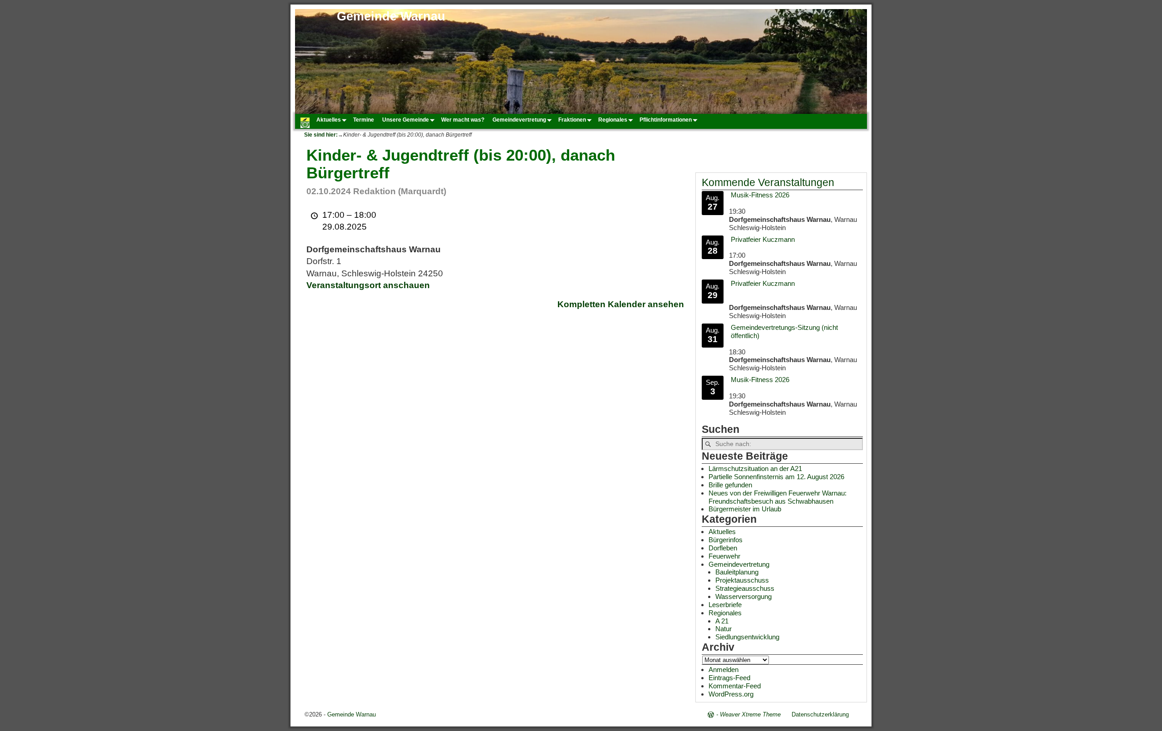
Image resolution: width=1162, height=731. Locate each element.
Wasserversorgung (743, 596)
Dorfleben (723, 548)
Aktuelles (328, 120)
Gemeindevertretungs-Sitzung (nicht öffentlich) (784, 331)
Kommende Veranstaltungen (768, 182)
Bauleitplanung (736, 572)
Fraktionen (572, 120)
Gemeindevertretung (519, 120)
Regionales (612, 120)
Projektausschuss (742, 580)
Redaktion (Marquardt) (399, 191)
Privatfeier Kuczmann (763, 239)
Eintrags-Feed (729, 678)
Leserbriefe (725, 604)
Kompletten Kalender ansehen (620, 304)
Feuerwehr (724, 556)
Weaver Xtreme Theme (750, 714)
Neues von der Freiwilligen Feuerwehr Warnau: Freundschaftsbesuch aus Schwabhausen (778, 497)
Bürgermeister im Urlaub (745, 509)
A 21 (722, 621)
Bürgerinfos (726, 540)
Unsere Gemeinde (405, 120)
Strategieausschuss (744, 588)
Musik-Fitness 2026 (760, 195)
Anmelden (724, 669)
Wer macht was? (462, 120)
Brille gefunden (730, 485)
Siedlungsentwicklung (747, 637)
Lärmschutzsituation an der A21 (755, 468)
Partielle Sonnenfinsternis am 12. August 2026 (776, 477)
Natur (723, 629)
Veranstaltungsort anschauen (368, 285)
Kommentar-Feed (735, 686)
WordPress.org (731, 694)
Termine (363, 120)
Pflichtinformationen (666, 120)
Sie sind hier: (321, 135)
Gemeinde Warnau (391, 16)
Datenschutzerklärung (820, 714)
